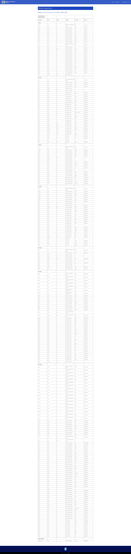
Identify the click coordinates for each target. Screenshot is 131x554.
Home (113, 2)
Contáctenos (124, 2)
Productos (117, 2)
